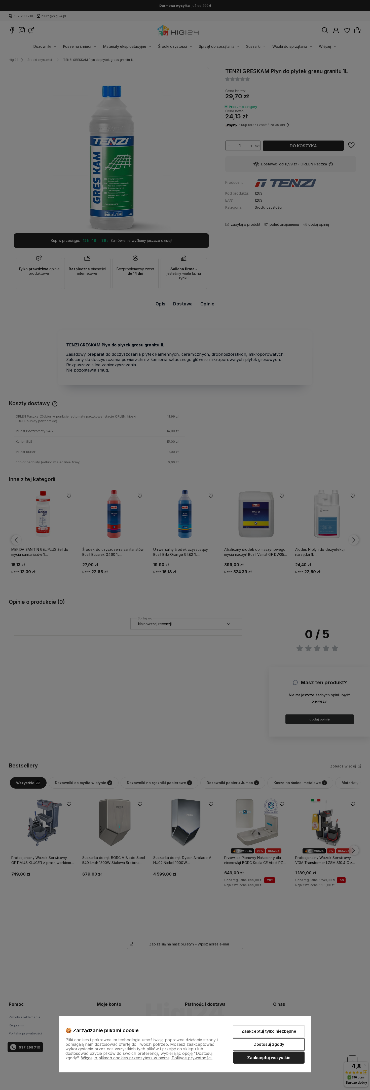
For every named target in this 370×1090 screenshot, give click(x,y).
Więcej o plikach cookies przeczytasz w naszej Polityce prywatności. (146, 1057)
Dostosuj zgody (268, 1044)
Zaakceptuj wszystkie (268, 1057)
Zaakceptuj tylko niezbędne (268, 1031)
